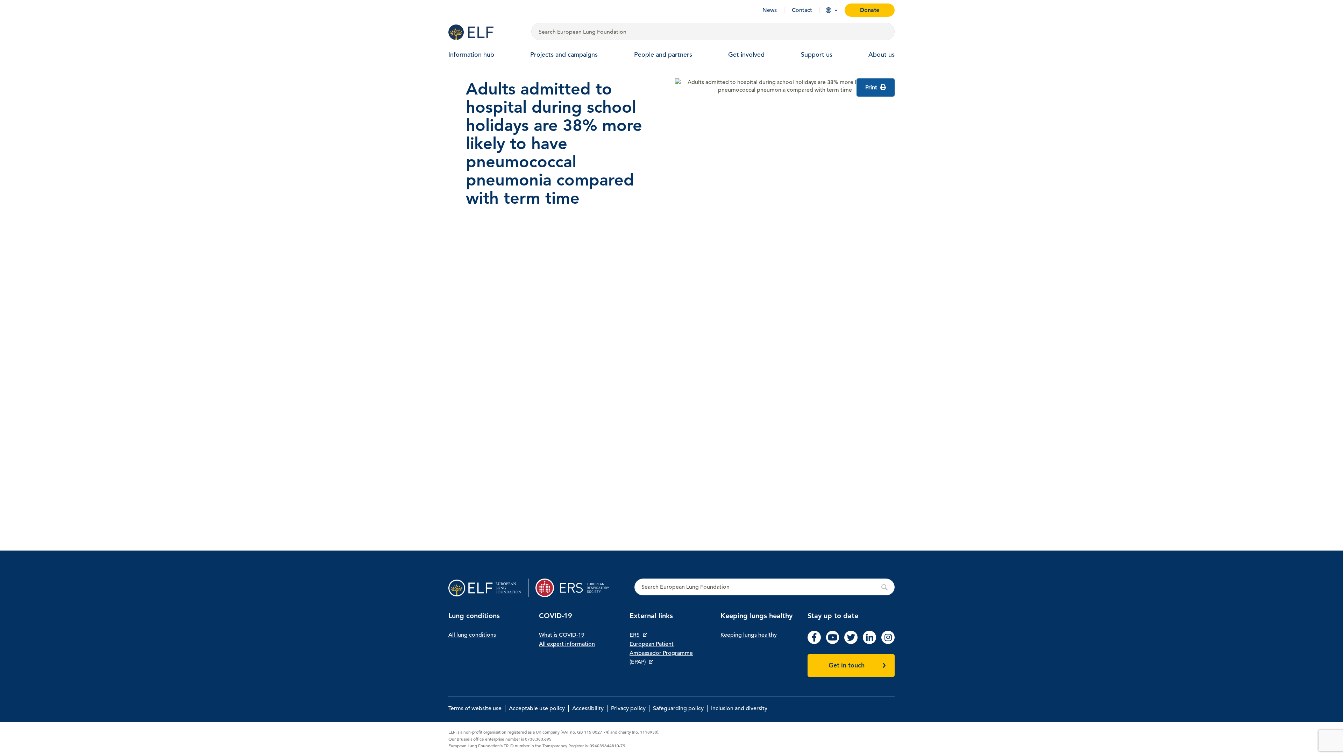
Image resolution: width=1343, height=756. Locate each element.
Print (872, 87)
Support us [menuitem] (816, 54)
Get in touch (847, 665)
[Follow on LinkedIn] (869, 642)
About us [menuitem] (881, 54)
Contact (802, 10)
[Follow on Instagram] (888, 642)
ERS (635, 634)
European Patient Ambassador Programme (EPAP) (661, 652)
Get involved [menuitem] (746, 54)
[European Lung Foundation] (485, 32)
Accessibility (588, 708)
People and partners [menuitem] (663, 54)
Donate (869, 10)
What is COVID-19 (561, 634)
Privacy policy (628, 708)
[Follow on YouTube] (832, 642)
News (769, 10)
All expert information (567, 644)
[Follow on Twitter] (851, 642)
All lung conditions (472, 634)
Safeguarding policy (678, 708)
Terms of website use (475, 708)
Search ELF (764, 587)
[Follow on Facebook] (814, 642)
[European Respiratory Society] (575, 588)
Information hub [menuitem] (471, 54)
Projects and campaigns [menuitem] (564, 54)
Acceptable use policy (537, 708)
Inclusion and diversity (739, 708)
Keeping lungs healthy (748, 634)
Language (828, 10)
